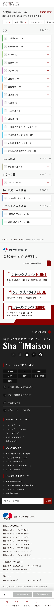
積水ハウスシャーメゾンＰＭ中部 (15, 537)
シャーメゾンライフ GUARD (17, 465)
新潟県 (21, 239)
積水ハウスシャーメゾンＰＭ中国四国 (16, 544)
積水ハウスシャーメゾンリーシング (15, 555)
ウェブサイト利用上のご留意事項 (19, 485)
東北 (24, 371)
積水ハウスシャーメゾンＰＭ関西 (15, 541)
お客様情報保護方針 (14, 481)
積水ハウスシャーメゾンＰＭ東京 (15, 533)
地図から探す (14, 402)
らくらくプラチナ (13, 469)
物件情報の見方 (12, 493)
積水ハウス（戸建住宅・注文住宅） (15, 569)
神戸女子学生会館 (9, 580)
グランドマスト (33, 580)
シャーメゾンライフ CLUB (16, 457)
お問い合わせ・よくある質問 (18, 453)
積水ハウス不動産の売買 (11, 566)
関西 (24, 376)
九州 (10, 380)
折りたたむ (44, 30)
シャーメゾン (7, 239)
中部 (15, 239)
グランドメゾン (33, 566)
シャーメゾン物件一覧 (15, 489)
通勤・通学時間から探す (19, 395)
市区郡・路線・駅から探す (20, 387)
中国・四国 (39, 376)
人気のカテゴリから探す (19, 410)
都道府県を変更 (46, 12)
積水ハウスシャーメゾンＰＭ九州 (15, 548)
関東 (39, 371)
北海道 (10, 371)
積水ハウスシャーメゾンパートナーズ (16, 551)
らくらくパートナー (14, 461)
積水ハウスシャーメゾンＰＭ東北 (15, 530)
